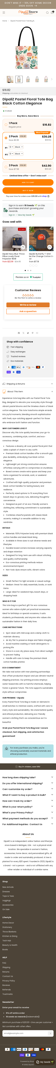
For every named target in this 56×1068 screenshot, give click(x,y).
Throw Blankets (9, 931)
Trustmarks (7, 994)
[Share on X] (23, 333)
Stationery (7, 927)
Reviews (6, 985)
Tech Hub (6, 940)
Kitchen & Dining (9, 936)
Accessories (7, 905)
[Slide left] (4, 79)
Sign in (12, 215)
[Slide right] (51, 79)
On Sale (6, 909)
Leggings (6, 900)
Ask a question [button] (28, 311)
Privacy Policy (8, 981)
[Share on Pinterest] (32, 333)
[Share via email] (37, 333)
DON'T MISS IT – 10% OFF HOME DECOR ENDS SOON (28, 4)
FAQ (4, 963)
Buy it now (28, 190)
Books (5, 949)
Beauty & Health (9, 945)
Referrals (6, 989)
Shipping (5, 93)
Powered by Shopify (28, 1061)
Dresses (6, 891)
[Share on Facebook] (19, 333)
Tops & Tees (8, 896)
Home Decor (8, 923)
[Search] (47, 12)
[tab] (25, 270)
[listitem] (28, 766)
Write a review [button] (28, 304)
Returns (5, 972)
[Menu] (3, 12)
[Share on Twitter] (28, 333)
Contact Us (7, 976)
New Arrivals (8, 887)
